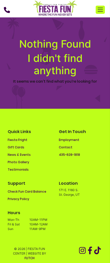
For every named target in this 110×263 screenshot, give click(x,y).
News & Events (19, 154)
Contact (65, 147)
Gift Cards (16, 147)
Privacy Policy (18, 199)
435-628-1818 (69, 154)
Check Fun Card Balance (27, 191)
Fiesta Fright (17, 140)
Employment (69, 140)
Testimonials (18, 169)
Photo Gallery (18, 162)
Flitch (30, 258)
